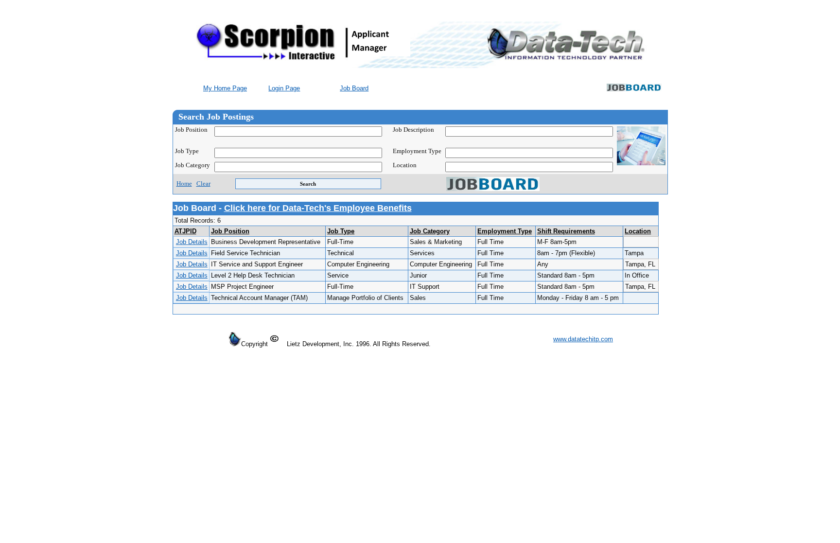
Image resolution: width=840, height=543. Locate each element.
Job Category (192, 165)
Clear (203, 183)
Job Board (354, 88)
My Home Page (225, 88)
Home (184, 183)
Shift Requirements (566, 231)
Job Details (192, 241)
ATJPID (185, 231)
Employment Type (504, 231)
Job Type (187, 151)
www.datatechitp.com (583, 339)
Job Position (191, 129)
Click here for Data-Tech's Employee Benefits (318, 208)
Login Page (284, 88)
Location (638, 231)
